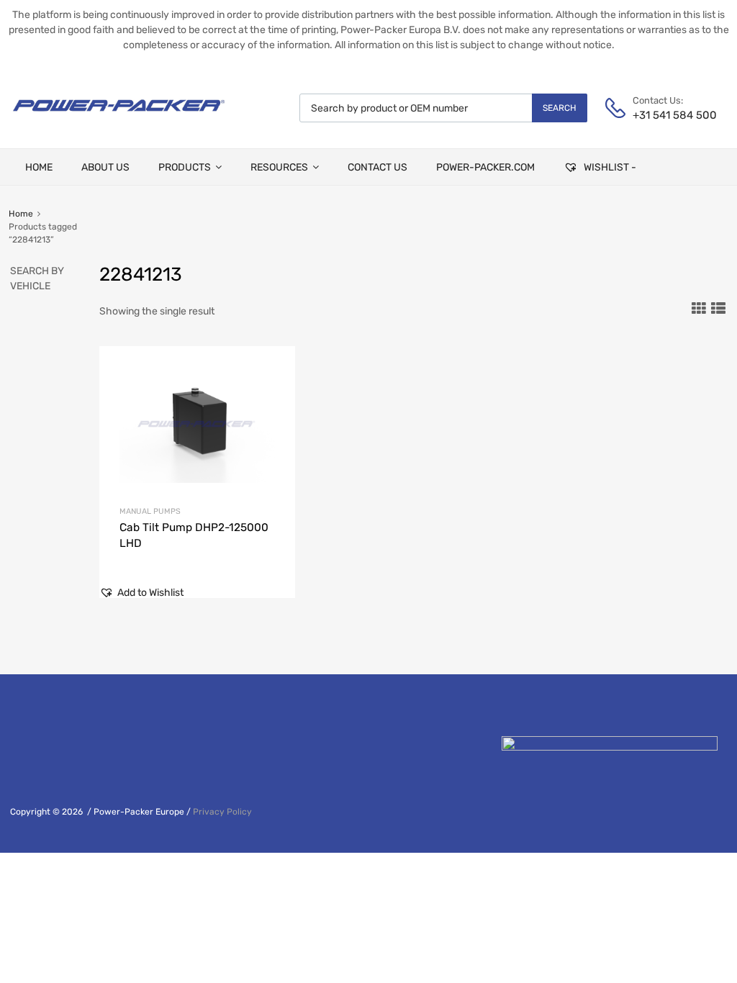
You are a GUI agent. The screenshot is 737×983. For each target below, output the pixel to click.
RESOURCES (279, 167)
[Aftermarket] (119, 116)
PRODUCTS (184, 167)
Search (560, 108)
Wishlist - (609, 167)
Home (21, 214)
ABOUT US (105, 167)
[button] (141, 592)
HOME (39, 167)
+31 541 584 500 (668, 115)
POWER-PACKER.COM (485, 167)
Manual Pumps (150, 511)
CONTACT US (377, 167)
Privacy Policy (222, 812)
